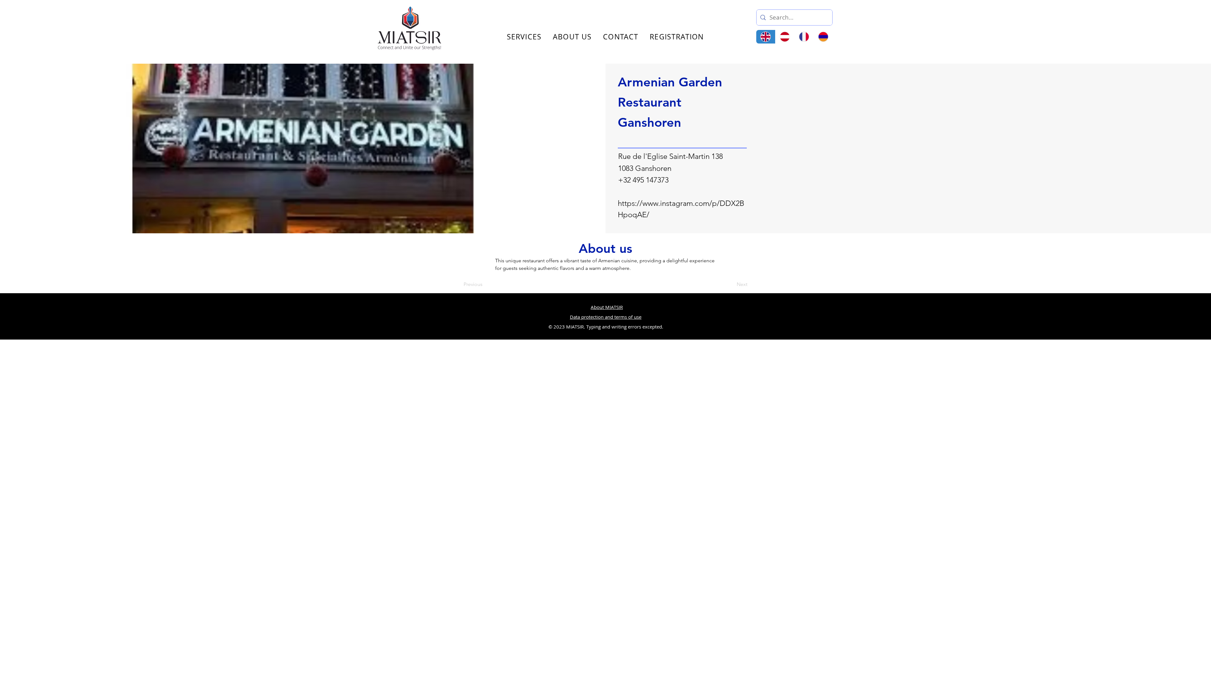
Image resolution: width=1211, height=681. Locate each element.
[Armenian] (823, 37)
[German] (784, 37)
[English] (765, 37)
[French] (804, 37)
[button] (903, 15)
